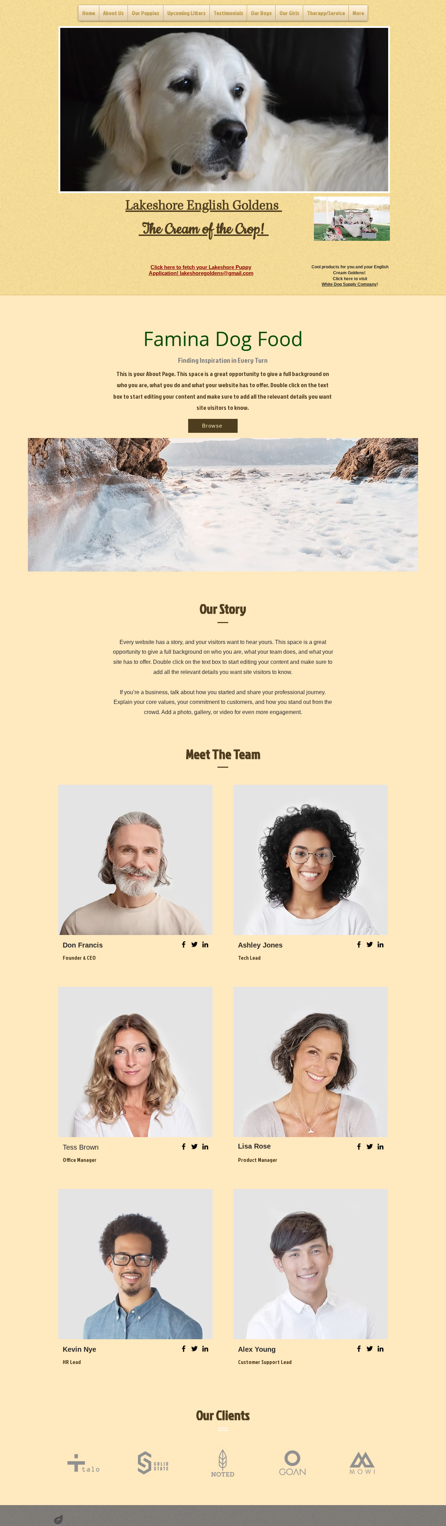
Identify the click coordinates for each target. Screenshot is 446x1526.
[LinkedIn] (205, 944)
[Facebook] (183, 944)
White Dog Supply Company (349, 284)
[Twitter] (194, 944)
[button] (224, 109)
